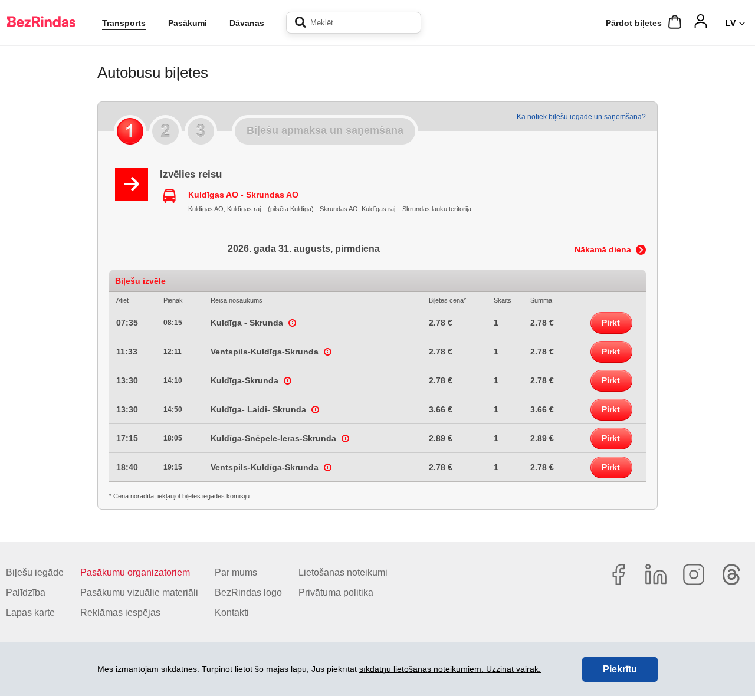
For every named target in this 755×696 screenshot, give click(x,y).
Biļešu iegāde (35, 572)
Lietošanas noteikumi (343, 572)
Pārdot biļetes (634, 23)
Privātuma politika (335, 592)
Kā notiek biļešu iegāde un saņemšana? (581, 117)
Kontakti (232, 613)
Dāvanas (246, 23)
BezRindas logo (248, 592)
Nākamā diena (603, 249)
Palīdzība (25, 592)
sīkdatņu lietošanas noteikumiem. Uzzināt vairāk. (450, 669)
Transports (124, 23)
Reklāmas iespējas (120, 613)
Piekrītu (620, 669)
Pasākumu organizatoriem (135, 572)
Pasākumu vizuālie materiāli (139, 592)
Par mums (236, 572)
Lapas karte (30, 613)
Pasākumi (187, 23)
